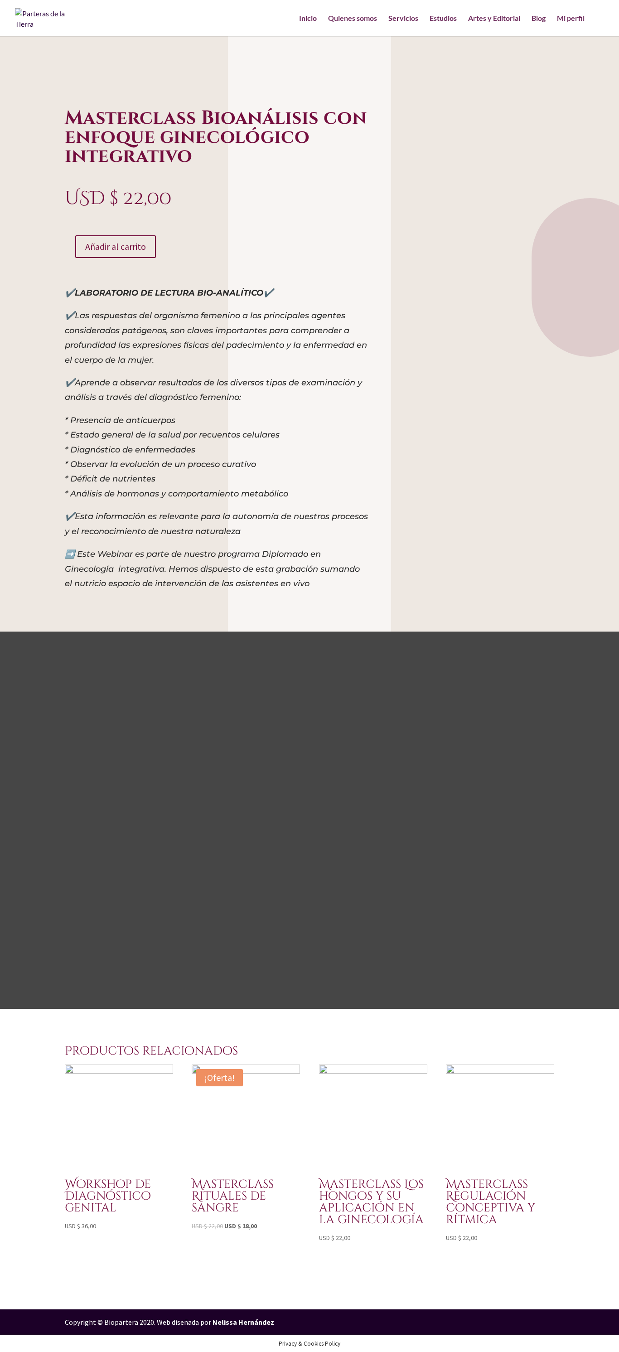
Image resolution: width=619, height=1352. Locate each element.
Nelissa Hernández (243, 1322)
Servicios (403, 18)
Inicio (308, 18)
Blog (539, 18)
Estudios (443, 18)
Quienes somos (352, 18)
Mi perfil (571, 18)
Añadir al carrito (115, 246)
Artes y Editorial (494, 18)
